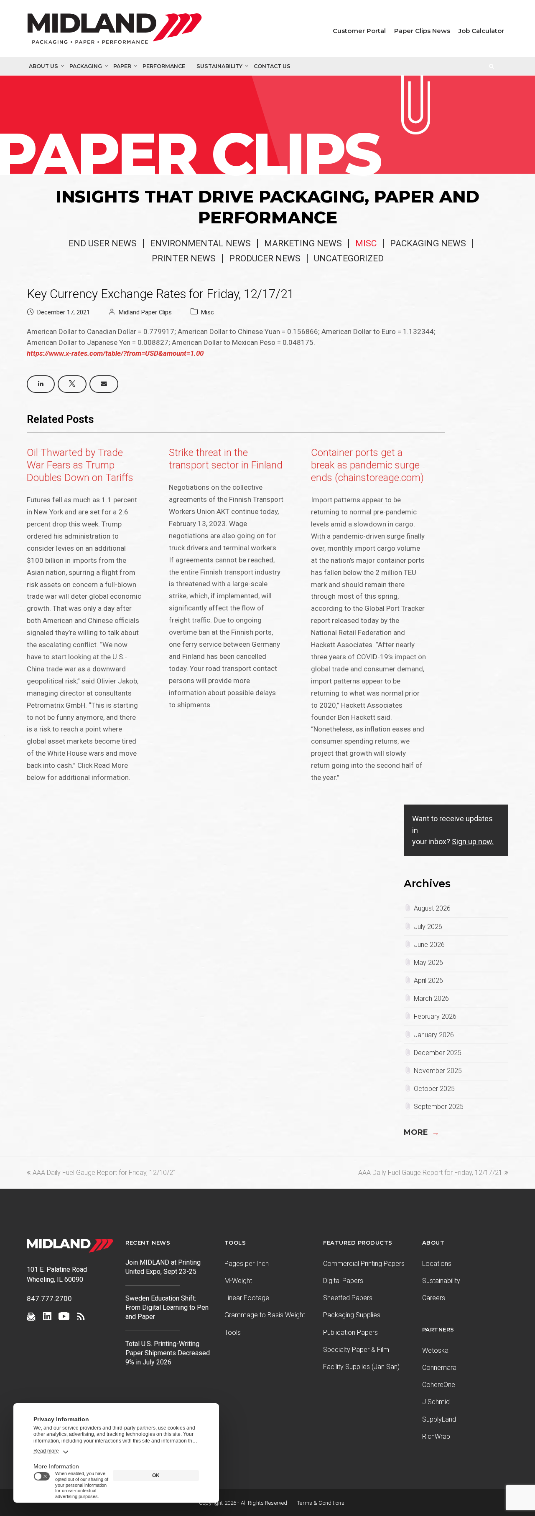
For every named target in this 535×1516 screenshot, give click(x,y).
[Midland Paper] (116, 30)
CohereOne (438, 1385)
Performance (164, 66)
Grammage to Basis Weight (264, 1315)
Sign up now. (473, 841)
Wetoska (435, 1350)
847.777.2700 (49, 1298)
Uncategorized (349, 258)
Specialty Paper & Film (356, 1350)
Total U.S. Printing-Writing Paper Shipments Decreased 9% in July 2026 (167, 1353)
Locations (436, 1264)
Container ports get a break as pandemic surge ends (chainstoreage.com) (367, 465)
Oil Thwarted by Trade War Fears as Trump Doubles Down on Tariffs (80, 465)
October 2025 (434, 1089)
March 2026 (431, 998)
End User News (103, 243)
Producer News (265, 258)
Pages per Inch (246, 1264)
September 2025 (439, 1107)
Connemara (439, 1368)
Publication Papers (350, 1332)
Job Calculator (481, 31)
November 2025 (438, 1071)
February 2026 (435, 1016)
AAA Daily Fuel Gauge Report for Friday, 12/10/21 (104, 1173)
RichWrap (436, 1436)
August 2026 (432, 908)
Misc (366, 243)
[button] (41, 384)
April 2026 (428, 981)
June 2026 (429, 945)
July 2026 (428, 927)
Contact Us (272, 66)
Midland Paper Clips (145, 312)
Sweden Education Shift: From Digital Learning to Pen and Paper (167, 1307)
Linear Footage (246, 1298)
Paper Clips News (422, 31)
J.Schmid (436, 1402)
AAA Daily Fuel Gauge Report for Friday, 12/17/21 (430, 1173)
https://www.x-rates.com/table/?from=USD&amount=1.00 (115, 353)
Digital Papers (343, 1281)
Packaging (85, 66)
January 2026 (434, 1035)
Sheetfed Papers (347, 1298)
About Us (43, 66)
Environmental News (200, 243)
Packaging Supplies (351, 1315)
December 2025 (437, 1053)
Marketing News (303, 243)
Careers (433, 1298)
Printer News (184, 258)
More (421, 1132)
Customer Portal (359, 31)
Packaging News (428, 243)
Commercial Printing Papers (364, 1264)
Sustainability (219, 66)
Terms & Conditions (320, 1503)
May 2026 (428, 963)
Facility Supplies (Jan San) (361, 1367)
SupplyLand (439, 1419)
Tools (232, 1332)
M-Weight (238, 1281)
